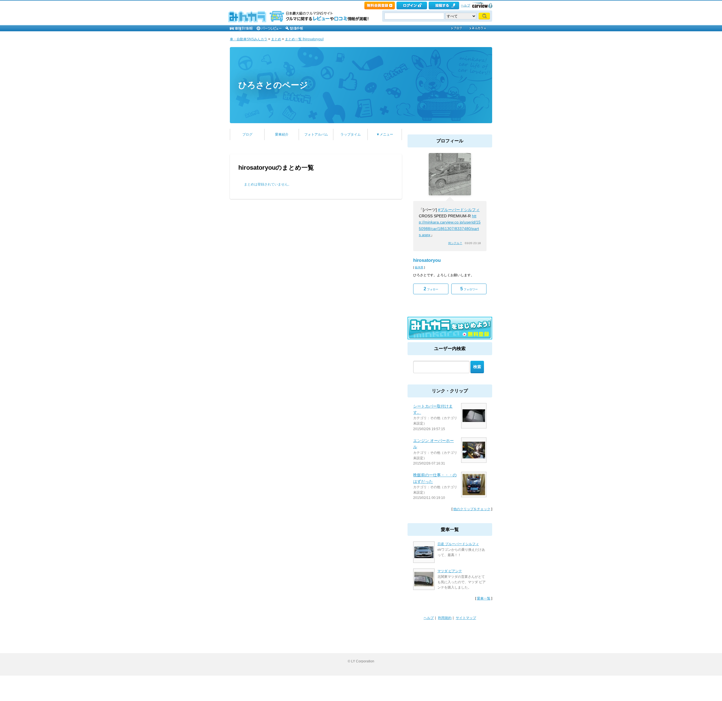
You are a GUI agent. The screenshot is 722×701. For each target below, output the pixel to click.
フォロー (431, 288)
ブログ (247, 134)
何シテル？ (455, 243)
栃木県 (419, 267)
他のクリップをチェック (471, 509)
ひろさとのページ (273, 85)
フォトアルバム (316, 134)
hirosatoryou (427, 260)
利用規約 (445, 618)
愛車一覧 (483, 598)
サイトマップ (466, 618)
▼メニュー (384, 134)
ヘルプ (465, 5)
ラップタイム (350, 134)
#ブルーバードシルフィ (459, 209)
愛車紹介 (282, 134)
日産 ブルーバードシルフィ (458, 544)
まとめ (276, 39)
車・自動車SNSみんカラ (248, 39)
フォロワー (469, 288)
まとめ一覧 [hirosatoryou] (304, 39)
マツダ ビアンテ (449, 571)
